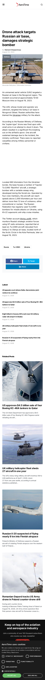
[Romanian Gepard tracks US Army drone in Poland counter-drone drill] (22, 572)
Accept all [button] (12, 675)
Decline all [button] (32, 675)
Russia (6, 247)
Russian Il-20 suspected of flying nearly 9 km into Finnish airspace (20, 535)
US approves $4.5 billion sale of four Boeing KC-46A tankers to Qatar (22, 407)
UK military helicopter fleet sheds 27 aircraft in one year (20, 470)
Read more (15, 652)
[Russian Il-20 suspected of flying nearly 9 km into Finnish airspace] (22, 510)
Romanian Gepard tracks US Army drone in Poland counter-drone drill (21, 598)
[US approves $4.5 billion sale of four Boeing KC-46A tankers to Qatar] (22, 381)
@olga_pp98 (25, 219)
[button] (3, 4)
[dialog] (22, 660)
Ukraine (27, 247)
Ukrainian (17, 115)
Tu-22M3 (16, 247)
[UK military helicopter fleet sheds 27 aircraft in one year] (22, 444)
